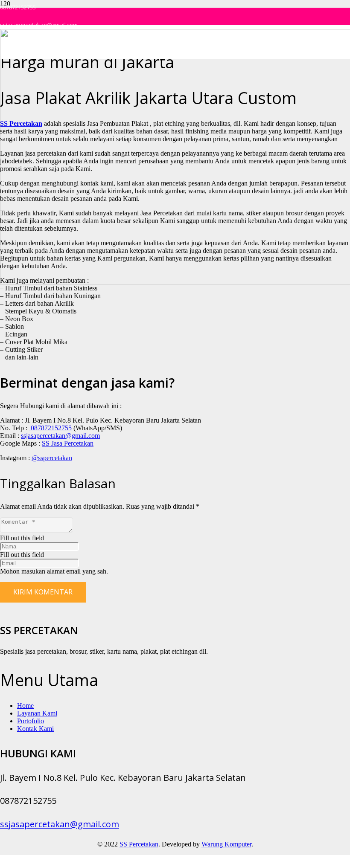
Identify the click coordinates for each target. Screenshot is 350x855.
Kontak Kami (35, 728)
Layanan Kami (37, 713)
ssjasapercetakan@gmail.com (60, 435)
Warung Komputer (226, 844)
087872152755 (50, 428)
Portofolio (30, 721)
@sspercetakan (52, 457)
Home (25, 705)
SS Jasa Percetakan (67, 443)
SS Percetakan (139, 844)
